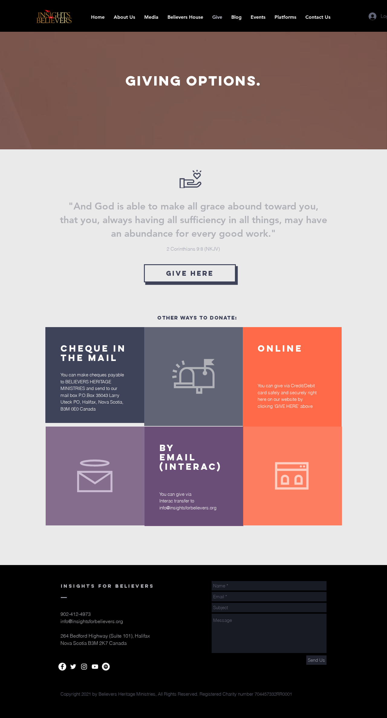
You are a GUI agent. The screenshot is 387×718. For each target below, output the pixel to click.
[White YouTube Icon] (95, 667)
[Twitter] (73, 667)
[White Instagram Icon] (84, 667)
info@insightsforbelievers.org (187, 508)
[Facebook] (62, 667)
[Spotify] (106, 667)
